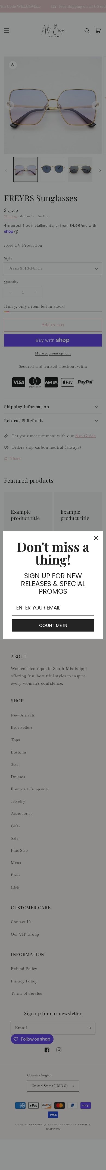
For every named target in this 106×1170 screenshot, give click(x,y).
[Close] (96, 537)
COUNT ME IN (53, 625)
